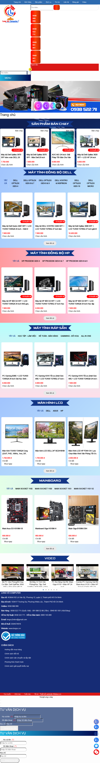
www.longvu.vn (15, 628)
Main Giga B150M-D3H (44, 528)
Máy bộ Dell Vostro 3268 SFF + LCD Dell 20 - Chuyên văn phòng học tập (88, 134)
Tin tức (57, 2)
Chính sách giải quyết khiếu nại (16, 666)
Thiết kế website (46, 694)
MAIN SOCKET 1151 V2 (84, 489)
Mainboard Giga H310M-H (12, 528)
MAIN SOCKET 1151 (63, 489)
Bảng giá (75, 2)
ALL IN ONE (86, 336)
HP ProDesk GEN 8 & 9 (76, 261)
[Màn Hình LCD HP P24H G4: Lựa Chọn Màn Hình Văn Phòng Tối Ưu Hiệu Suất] (50, 433)
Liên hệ (66, 2)
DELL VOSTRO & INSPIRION (61, 181)
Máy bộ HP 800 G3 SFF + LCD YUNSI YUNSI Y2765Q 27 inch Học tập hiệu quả (16, 304)
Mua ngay (8, 464)
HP (62, 411)
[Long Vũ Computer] (10, 22)
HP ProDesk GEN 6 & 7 (53, 261)
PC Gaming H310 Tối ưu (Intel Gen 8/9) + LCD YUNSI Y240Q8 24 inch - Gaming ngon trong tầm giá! (50, 378)
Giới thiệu (27, 2)
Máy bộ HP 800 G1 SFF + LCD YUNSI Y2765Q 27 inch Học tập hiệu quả (81, 273)
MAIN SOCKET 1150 (43, 489)
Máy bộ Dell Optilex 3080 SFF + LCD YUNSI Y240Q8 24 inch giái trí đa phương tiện (83, 198)
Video (84, 2)
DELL (48, 411)
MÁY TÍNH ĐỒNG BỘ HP (50, 253)
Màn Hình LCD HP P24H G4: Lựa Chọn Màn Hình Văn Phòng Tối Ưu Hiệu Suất (49, 453)
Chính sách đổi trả (11, 654)
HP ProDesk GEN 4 (31, 261)
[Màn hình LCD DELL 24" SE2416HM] (17, 433)
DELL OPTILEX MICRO (91, 183)
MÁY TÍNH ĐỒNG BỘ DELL (50, 172)
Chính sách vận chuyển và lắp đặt (17, 658)
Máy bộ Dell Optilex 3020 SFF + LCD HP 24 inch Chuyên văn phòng (62, 157)
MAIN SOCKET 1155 (23, 489)
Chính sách (7, 645)
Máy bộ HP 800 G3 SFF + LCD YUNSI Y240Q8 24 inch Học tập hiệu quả (48, 304)
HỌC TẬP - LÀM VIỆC (27, 336)
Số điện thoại (8, 720)
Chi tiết (5, 461)
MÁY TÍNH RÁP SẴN (50, 328)
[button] (32, 69)
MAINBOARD (50, 481)
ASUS (55, 411)
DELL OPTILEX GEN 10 (77, 183)
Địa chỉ (2, 724)
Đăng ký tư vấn (9, 728)
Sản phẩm (38, 2)
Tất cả (5, 181)
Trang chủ (17, 2)
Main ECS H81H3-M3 (77, 498)
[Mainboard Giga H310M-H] (17, 510)
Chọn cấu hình (7, 165)
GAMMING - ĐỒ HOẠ (70, 336)
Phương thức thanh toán (14, 662)
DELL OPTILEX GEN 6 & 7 (30, 181)
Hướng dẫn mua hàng (13, 650)
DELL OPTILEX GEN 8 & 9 (45, 181)
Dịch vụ (48, 2)
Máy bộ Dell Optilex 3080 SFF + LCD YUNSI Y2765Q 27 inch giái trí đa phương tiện (49, 229)
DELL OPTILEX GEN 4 (15, 183)
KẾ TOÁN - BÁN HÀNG (48, 336)
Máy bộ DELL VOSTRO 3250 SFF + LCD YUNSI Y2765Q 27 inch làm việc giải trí (16, 229)
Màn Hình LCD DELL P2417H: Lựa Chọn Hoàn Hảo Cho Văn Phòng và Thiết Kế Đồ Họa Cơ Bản (83, 423)
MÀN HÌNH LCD (50, 403)
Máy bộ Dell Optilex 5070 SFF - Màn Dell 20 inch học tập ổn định (11, 157)
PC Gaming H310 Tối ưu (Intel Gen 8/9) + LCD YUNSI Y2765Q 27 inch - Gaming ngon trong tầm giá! (16, 378)
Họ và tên (7, 717)
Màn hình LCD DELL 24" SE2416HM (16, 451)
